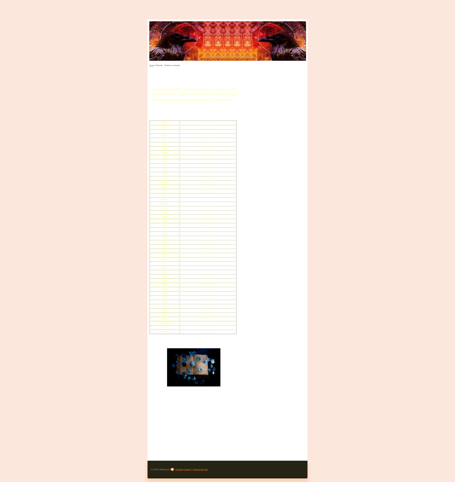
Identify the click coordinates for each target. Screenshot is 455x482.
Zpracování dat (200, 469)
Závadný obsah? (183, 469)
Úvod (151, 65)
